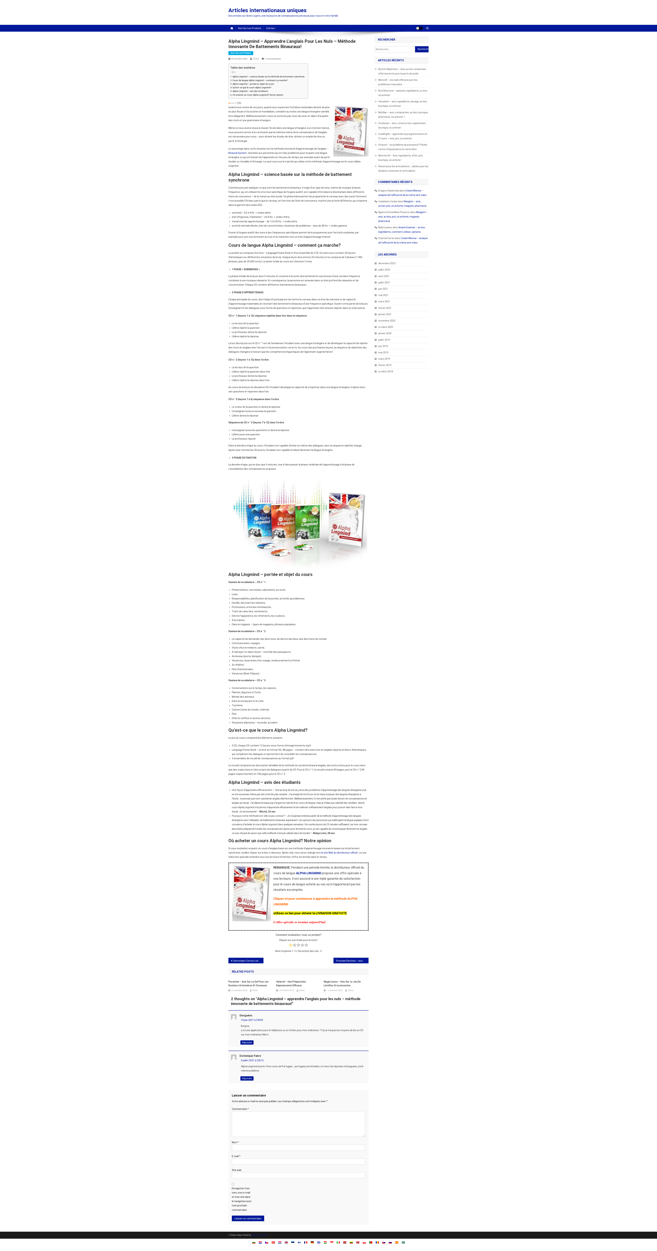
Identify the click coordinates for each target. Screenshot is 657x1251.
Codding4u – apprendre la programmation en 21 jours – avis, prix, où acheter (402, 136)
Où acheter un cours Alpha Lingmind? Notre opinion (258, 95)
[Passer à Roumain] (377, 1242)
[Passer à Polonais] (364, 1242)
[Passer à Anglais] (286, 1242)
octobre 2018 (385, 371)
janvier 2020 (384, 333)
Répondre (247, 1042)
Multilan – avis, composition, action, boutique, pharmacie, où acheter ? (403, 114)
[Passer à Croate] (260, 1242)
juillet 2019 (384, 339)
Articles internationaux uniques (267, 10)
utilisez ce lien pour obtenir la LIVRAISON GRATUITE (310, 913)
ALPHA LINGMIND (308, 873)
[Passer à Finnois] (299, 1242)
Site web (236, 1170)
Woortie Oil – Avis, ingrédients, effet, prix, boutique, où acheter (400, 157)
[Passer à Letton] (345, 1242)
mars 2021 (384, 301)
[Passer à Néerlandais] (279, 1242)
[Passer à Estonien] (292, 1242)
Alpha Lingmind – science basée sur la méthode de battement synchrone (269, 76)
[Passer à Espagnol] (397, 1242)
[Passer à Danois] (273, 1242)
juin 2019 (383, 346)
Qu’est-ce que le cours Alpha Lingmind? (252, 87)
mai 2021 (383, 295)
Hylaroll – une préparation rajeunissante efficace (291, 983)
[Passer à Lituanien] (351, 1242)
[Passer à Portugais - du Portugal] (371, 1242)
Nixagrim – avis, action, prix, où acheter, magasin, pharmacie (403, 216)
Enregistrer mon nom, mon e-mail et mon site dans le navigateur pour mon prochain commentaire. (242, 1199)
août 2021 (383, 276)
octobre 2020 (385, 327)
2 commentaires (273, 58)
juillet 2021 (384, 282)
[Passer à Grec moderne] (318, 1242)
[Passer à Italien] (338, 1242)
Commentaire (240, 1109)
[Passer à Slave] (384, 1242)
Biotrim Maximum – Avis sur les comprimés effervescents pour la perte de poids (402, 71)
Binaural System (237, 153)
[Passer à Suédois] (403, 1242)
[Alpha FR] (298, 519)
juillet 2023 (384, 269)
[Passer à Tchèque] (266, 1242)
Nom (235, 1142)
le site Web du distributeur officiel (339, 852)
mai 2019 (383, 352)
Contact (270, 28)
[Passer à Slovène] (390, 1242)
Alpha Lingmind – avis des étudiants (250, 91)
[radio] (291, 945)
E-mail (236, 1156)
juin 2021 (383, 288)
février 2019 (384, 365)
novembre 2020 (386, 320)
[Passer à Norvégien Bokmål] (358, 1242)
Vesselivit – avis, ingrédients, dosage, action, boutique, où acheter (402, 103)
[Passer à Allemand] (312, 1242)
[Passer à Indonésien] (331, 1242)
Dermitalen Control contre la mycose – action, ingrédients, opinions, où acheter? (248, 960)
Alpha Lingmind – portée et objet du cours (253, 84)
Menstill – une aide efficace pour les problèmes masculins (397, 82)
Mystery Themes (259, 1235)
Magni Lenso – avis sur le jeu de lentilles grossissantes (342, 983)
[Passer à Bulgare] (253, 1242)
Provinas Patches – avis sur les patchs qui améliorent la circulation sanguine (352, 960)
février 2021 (384, 308)
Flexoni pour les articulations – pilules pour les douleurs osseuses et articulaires (403, 168)
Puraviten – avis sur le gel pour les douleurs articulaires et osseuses (248, 983)
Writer (256, 58)
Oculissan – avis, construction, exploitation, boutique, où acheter (402, 125)
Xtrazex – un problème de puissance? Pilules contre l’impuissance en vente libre (402, 147)
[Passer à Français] (305, 1242)
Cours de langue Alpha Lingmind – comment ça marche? (260, 80)
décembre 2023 (387, 263)
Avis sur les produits (249, 28)
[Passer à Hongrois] (325, 1242)
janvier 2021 (384, 314)
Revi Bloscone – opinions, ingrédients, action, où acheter (403, 93)
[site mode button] (419, 28)
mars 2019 (384, 358)
